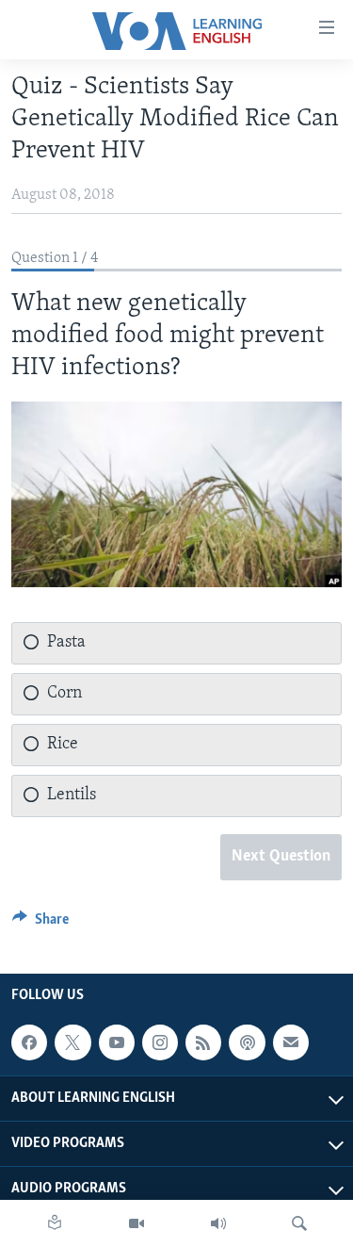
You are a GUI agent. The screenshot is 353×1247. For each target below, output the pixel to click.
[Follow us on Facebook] (29, 1043)
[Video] (136, 1223)
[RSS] (203, 1043)
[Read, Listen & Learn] (54, 1223)
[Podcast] (247, 1043)
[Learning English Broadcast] (218, 1223)
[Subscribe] (291, 1043)
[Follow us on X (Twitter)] (72, 1043)
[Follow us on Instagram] (160, 1043)
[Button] (40, 924)
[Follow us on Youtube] (117, 1043)
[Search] (299, 1223)
